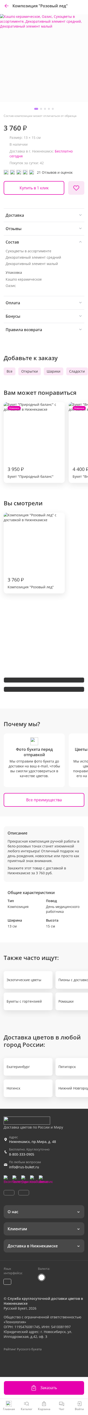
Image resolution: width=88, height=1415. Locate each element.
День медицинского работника (62, 909)
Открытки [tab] (29, 371)
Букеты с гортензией (24, 1001)
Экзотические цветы (24, 979)
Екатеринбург (18, 1066)
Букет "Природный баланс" (31, 442)
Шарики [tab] (53, 371)
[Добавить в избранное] (76, 188)
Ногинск (13, 1088)
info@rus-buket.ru (24, 1167)
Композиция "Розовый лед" (31, 582)
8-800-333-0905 (21, 1154)
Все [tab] (9, 371)
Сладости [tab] (77, 371)
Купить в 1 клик (34, 188)
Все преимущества (44, 800)
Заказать (48, 1387)
